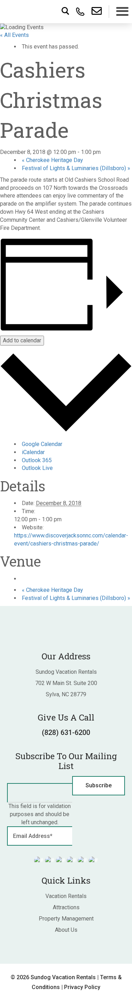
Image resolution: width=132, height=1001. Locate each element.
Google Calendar (42, 444)
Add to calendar (22, 340)
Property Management (66, 918)
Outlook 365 (37, 460)
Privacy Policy (82, 987)
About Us (66, 929)
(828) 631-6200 (66, 732)
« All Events (14, 35)
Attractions (66, 907)
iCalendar (33, 452)
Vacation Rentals (66, 896)
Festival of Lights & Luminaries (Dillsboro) (76, 168)
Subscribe (99, 785)
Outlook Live (37, 468)
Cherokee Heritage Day (52, 160)
